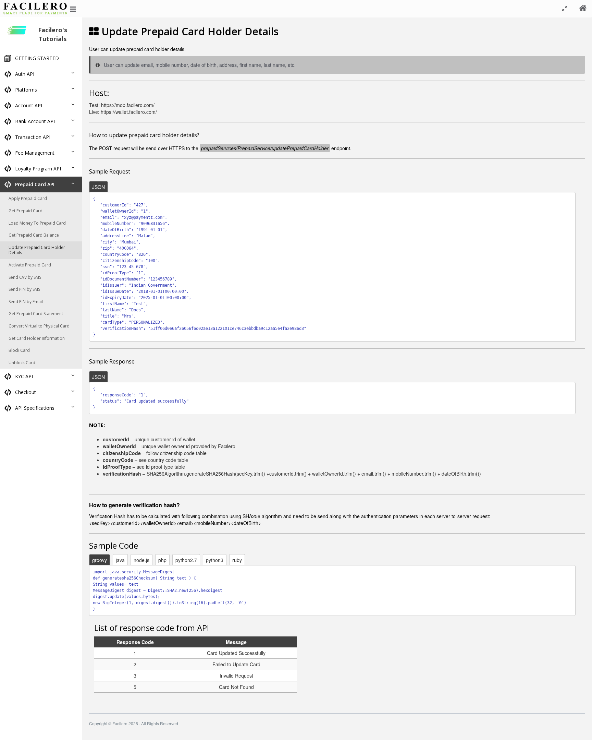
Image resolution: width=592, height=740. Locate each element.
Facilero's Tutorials (52, 34)
